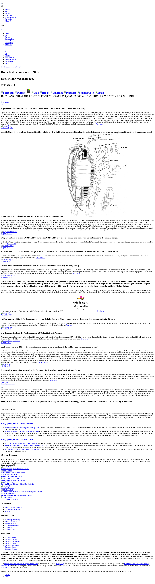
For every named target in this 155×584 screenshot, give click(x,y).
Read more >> (100, 124)
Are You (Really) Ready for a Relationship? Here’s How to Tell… (27, 445)
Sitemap (7, 575)
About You (8, 21)
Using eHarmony (11, 17)
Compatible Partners (12, 525)
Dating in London (11, 543)
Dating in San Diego (12, 545)
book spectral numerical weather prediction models (21, 564)
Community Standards (12, 509)
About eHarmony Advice (13, 507)
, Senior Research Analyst (17, 495)
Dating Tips (9, 19)
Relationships (9, 15)
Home (7, 577)
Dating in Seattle (10, 547)
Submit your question (8, 384)
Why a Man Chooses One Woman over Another (21, 443)
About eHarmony (11, 521)
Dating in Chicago (11, 539)
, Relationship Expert (13, 472)
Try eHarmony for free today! (11, 67)
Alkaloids (4, 567)
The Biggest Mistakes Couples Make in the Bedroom (22, 449)
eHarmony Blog (10, 523)
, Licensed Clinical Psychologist (17, 484)
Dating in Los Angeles (12, 541)
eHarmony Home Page (12, 520)
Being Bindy (60, 564)
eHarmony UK (10, 529)
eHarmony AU (10, 527)
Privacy (7, 511)
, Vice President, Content (15, 469)
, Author (11, 476)
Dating (7, 13)
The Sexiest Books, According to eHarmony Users (22, 431)
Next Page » (5, 382)
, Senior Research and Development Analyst (21, 492)
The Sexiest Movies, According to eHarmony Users (22, 428)
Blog (6, 11)
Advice (7, 9)
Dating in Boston (10, 537)
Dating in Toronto (11, 549)
